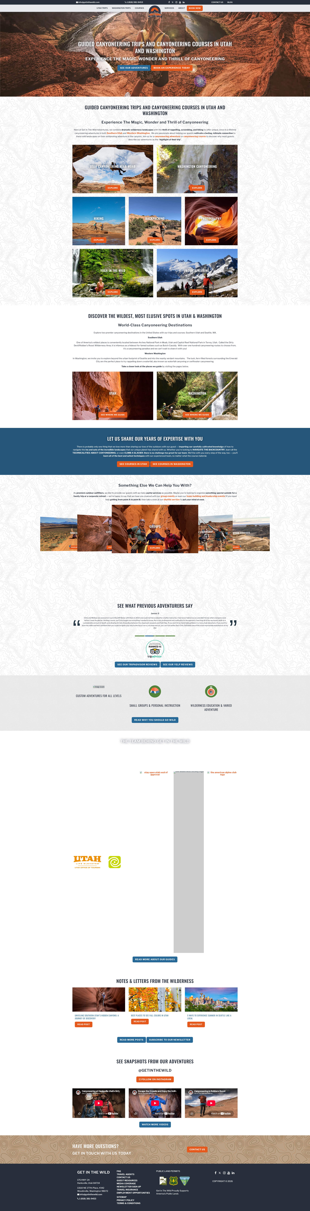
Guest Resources (127, 1180)
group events (168, 496)
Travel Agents (125, 1174)
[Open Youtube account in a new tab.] (180, 2)
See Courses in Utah (133, 464)
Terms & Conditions (128, 1203)
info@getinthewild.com (89, 2)
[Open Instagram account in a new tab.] (176, 2)
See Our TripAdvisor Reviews (138, 664)
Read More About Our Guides (155, 959)
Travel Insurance (127, 1189)
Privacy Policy (125, 1200)
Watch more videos (156, 1124)
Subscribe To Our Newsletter (169, 1040)
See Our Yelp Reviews (179, 664)
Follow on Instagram (157, 1079)
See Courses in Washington (172, 464)
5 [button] (158, 592)
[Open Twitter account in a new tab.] (172, 2)
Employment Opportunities (133, 1193)
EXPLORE (113, 188)
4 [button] (156, 592)
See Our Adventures (134, 68)
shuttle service (172, 499)
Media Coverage (126, 1183)
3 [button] (155, 592)
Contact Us (217, 2)
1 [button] (151, 592)
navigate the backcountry (209, 449)
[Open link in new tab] (87, 862)
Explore (197, 188)
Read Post (83, 1024)
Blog (229, 2)
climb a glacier (133, 453)
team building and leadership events (206, 496)
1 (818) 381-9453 (134, 2)
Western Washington (138, 133)
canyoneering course (194, 136)
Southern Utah (114, 133)
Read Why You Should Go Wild (155, 720)
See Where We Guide (113, 415)
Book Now (195, 8)
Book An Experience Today (173, 68)
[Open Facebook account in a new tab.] (169, 2)
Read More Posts (131, 1040)
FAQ (119, 1171)
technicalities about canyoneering (94, 453)
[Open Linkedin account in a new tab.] (184, 2)
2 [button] (153, 592)
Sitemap (122, 1197)
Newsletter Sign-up (129, 1186)
